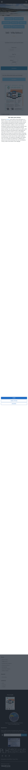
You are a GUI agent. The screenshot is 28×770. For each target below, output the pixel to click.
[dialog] (14, 385)
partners (8, 119)
